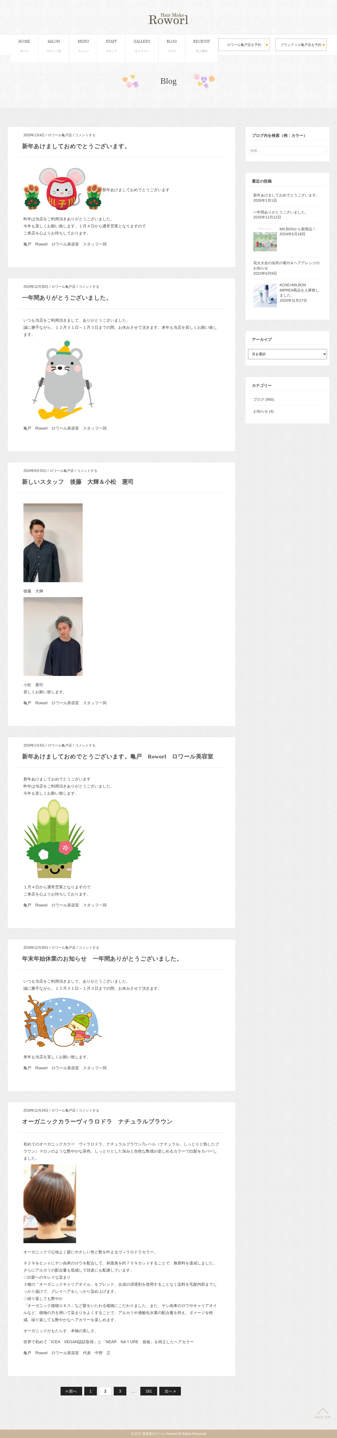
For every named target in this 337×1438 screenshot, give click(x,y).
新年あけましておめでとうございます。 (76, 146)
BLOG (172, 46)
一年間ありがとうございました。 (67, 297)
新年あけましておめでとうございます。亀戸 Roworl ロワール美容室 (117, 756)
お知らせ (260, 411)
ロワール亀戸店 (60, 135)
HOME (24, 46)
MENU (83, 46)
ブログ (258, 399)
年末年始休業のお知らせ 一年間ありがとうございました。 (102, 958)
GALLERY (141, 46)
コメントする (85, 135)
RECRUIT (201, 46)
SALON (54, 46)
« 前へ (71, 1391)
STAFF (111, 46)
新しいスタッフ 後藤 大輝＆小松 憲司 (78, 481)
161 (149, 1391)
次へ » (170, 1391)
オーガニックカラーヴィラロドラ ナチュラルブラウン (97, 1121)
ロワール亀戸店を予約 (244, 45)
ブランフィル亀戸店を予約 (300, 45)
